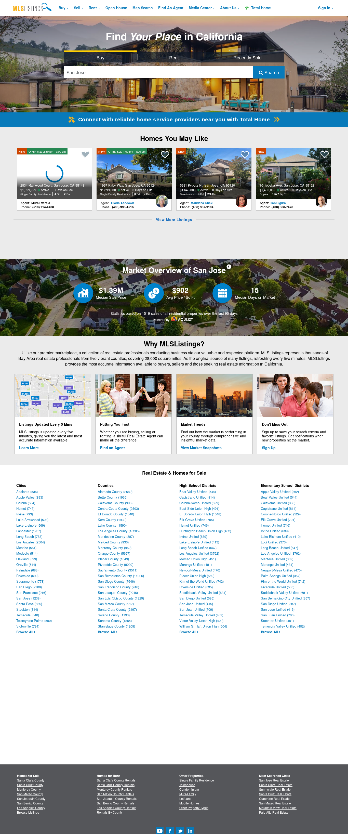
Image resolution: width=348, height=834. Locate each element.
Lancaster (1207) (28, 530)
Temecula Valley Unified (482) (201, 615)
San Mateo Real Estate (275, 803)
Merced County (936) (113, 542)
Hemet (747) (25, 508)
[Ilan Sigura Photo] (321, 199)
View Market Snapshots (201, 447)
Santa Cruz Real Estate (275, 794)
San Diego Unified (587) (278, 603)
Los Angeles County (31, 807)
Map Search (142, 7)
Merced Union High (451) (197, 558)
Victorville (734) (27, 626)
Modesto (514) (26, 553)
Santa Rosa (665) (29, 603)
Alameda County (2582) (115, 491)
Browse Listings (28, 812)
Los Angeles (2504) (30, 542)
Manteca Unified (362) (277, 558)
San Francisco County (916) (118, 586)
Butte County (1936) (112, 497)
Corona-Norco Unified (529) (199, 502)
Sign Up (269, 447)
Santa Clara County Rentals (116, 780)
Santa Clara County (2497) (117, 609)
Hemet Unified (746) (194, 525)
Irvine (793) (24, 514)
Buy (62, 7)
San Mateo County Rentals (115, 794)
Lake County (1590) (112, 525)
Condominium (189, 789)
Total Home (260, 7)
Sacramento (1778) (30, 581)
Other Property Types (193, 807)
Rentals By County (110, 812)
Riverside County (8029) (115, 564)
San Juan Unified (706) (278, 615)
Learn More (29, 447)
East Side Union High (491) (199, 508)
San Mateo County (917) (116, 603)
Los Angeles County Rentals (116, 807)
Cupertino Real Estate (274, 798)
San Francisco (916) (31, 592)
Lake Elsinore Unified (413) (199, 542)
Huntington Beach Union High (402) (205, 530)
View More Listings (174, 219)
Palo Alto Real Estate (273, 812)
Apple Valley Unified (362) (280, 491)
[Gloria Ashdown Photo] (161, 199)
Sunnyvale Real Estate (275, 789)
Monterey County (29, 789)
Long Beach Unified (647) (198, 547)
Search (271, 72)
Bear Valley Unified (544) (197, 491)
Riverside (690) (27, 575)
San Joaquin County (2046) (118, 592)
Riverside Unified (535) (196, 586)
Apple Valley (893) (29, 497)
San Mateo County (30, 794)
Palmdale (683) (27, 570)
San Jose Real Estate (274, 780)
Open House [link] (116, 7)
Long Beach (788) (29, 536)
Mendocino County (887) (116, 536)
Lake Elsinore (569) (30, 525)
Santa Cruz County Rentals (116, 785)
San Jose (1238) (28, 598)
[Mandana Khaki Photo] (241, 199)
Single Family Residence (196, 780)
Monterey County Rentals (114, 789)
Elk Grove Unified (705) (196, 519)
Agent (170, 7)
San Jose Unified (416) (278, 609)
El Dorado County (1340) (116, 514)
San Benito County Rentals (115, 803)
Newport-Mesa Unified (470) (199, 570)
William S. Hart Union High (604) (203, 626)
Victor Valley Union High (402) (201, 620)
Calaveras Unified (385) (278, 502)
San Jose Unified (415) (196, 603)
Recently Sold (247, 57)
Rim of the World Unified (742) (201, 581)
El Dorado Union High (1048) (200, 514)
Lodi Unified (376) (274, 542)
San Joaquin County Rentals (117, 798)
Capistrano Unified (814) (197, 497)
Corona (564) (25, 502)
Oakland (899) (26, 558)
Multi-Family (187, 794)
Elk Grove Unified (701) (278, 519)
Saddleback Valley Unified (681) (202, 592)
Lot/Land (185, 798)
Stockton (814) (27, 609)
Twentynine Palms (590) (34, 620)
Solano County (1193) (114, 615)
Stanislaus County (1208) (116, 626)
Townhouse (187, 785)
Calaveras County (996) (115, 502)
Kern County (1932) (112, 519)
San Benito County (30, 803)
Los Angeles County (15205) (119, 530)
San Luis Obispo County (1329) (121, 598)
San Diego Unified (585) (196, 598)
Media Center (200, 7)
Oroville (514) (26, 564)
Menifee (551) (26, 547)
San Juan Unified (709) (196, 609)
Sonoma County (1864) (115, 620)
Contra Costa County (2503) (118, 508)
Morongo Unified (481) (195, 564)
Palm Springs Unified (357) (280, 575)
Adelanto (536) (27, 491)
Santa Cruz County (30, 785)
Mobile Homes (189, 803)
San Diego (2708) (29, 586)
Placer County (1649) (113, 558)
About (228, 7)
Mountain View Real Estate (278, 807)
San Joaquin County (31, 798)
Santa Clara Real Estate (275, 785)
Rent (93, 7)
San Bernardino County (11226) (121, 575)
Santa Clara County (30, 780)
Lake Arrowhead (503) (32, 519)
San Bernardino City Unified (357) (285, 598)
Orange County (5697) (114, 553)
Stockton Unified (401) (277, 620)
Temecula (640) (27, 615)
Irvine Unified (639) (193, 536)
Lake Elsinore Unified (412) (281, 536)
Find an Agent (112, 447)
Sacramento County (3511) (117, 570)
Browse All (25, 631)
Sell (77, 7)
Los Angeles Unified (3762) (199, 553)
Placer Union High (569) (196, 575)
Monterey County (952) (114, 547)
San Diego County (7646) (116, 581)
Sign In (324, 7)
